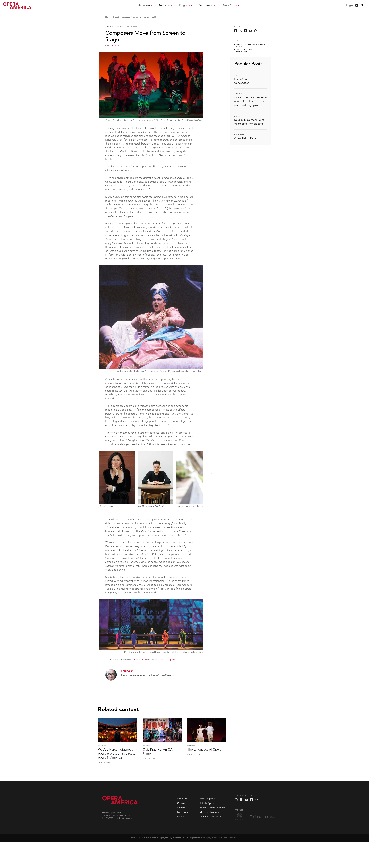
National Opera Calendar (212, 808)
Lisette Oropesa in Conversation (244, 81)
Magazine (137, 17)
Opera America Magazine (164, 660)
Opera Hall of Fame (245, 138)
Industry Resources (121, 17)
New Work (248, 44)
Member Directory (209, 812)
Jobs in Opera (207, 803)
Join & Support (207, 799)
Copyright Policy (165, 838)
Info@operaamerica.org (125, 818)
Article (109, 27)
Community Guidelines (211, 817)
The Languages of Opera (204, 749)
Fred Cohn (113, 46)
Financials (178, 838)
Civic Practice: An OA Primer (157, 751)
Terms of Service (136, 838)
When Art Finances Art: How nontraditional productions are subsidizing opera (250, 101)
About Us (182, 799)
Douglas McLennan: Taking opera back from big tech (249, 122)
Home (108, 17)
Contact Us (182, 803)
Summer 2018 (150, 17)
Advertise (182, 817)
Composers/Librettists (246, 49)
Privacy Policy (151, 838)
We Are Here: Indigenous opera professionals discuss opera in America (116, 753)
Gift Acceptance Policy (194, 838)
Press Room (183, 812)
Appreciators (241, 52)
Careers (181, 808)
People (238, 44)
